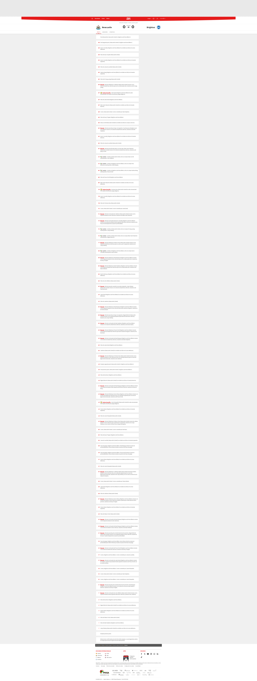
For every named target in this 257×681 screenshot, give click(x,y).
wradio (124, 673)
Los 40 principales (121, 670)
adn (149, 670)
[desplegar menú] (92, 19)
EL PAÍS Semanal (138, 673)
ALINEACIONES (105, 32)
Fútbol (103, 18)
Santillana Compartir (135, 670)
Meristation (144, 675)
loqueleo (139, 675)
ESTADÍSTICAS (112, 32)
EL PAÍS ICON (127, 675)
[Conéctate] (157, 18)
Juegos (149, 18)
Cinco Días (128, 673)
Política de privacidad (110, 666)
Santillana (127, 670)
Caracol (154, 670)
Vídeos (107, 18)
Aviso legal (103, 666)
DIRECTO (98, 32)
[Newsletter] (153, 18)
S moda (133, 675)
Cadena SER (141, 670)
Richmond (154, 673)
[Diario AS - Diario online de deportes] (128, 19)
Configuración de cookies (129, 666)
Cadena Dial (133, 673)
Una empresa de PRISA (104, 672)
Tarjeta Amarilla (106, 93)
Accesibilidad (138, 666)
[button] (104, 675)
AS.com (145, 670)
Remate (102, 84)
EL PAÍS (115, 670)
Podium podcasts (121, 675)
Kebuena (148, 673)
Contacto (97, 666)
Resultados (97, 18)
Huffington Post (117, 673)
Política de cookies (119, 666)
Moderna (114, 675)
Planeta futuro (143, 673)
